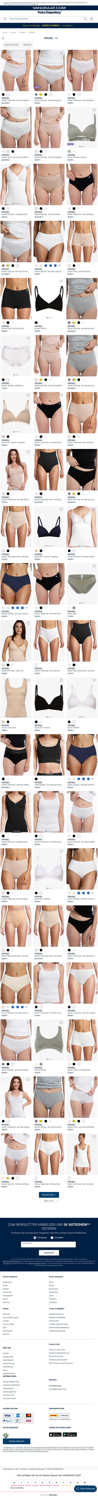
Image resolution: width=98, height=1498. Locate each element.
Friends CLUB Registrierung (59, 1353)
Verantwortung (8, 1363)
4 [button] (42, 1482)
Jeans (51, 1296)
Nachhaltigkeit (8, 1360)
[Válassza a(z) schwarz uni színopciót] (3, 94)
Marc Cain (6, 1314)
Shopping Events (9, 1373)
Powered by (45, 1495)
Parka (51, 1282)
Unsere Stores (8, 1357)
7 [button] (63, 1482)
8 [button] (70, 1482)
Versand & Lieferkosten (11, 1385)
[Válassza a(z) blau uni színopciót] (46, 265)
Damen (13, 32)
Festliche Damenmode (57, 1331)
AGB (16, 1469)
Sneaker (6, 1289)
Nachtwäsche (12, 45)
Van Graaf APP (8, 1395)
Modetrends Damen (56, 1314)
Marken (22, 32)
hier (34, 4)
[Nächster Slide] (30, 68)
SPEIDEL (32, 32)
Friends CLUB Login (56, 1356)
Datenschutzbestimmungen (11, 1261)
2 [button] (28, 1482)
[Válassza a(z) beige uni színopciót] (69, 94)
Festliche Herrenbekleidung (59, 1327)
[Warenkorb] (91, 18)
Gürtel (5, 1299)
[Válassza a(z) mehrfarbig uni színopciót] (41, 94)
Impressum (23, 1469)
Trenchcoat (7, 1292)
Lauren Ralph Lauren (10, 1317)
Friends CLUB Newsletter (58, 1360)
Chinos (51, 1285)
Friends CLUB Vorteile (57, 1350)
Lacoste (6, 1321)
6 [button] (56, 1482)
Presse (48, 1469)
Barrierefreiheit (57, 1469)
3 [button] (35, 1482)
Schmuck (6, 1302)
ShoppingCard (8, 1388)
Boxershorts (53, 1289)
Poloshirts (53, 1299)
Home (5, 32)
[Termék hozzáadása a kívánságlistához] (28, 53)
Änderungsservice (9, 1392)
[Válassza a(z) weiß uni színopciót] (8, 94)
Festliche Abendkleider (57, 1317)
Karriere (6, 1353)
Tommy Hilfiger (8, 1324)
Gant (5, 1327)
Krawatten (53, 1302)
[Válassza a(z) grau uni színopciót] (36, 94)
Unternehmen (8, 1367)
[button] (5, 19)
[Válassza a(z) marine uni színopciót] (8, 436)
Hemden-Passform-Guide (58, 1324)
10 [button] (85, 1482)
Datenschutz (8, 1469)
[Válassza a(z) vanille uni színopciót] (74, 151)
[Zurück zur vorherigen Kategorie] (3, 38)
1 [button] (21, 1482)
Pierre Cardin (7, 1331)
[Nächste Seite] (57, 1201)
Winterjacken (8, 1296)
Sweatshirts (7, 1282)
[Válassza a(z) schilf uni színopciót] (69, 151)
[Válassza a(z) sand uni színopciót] (69, 608)
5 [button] (49, 1482)
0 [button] (14, 1482)
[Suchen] (85, 18)
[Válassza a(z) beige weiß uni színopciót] (8, 151)
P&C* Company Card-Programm (61, 1363)
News (5, 1370)
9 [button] (77, 1482)
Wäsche (27, 45)
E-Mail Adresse (27, 1243)
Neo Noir (6, 1334)
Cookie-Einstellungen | (37, 1469)
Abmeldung (7, 1263)
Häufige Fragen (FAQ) (11, 1382)
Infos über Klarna (9, 1398)
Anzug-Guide (54, 1321)
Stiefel (5, 1285)
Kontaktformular (55, 1386)
